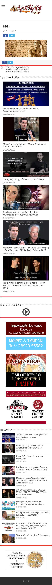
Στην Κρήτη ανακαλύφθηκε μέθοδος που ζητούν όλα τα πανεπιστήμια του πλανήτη (17, 68)
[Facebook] (26, 581)
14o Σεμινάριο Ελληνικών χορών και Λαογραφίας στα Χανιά (21, 109)
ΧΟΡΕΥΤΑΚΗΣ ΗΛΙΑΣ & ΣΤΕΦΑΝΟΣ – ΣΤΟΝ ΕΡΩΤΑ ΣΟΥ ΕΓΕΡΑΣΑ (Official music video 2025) (24, 285)
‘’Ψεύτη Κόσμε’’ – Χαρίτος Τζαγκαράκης (33, 535)
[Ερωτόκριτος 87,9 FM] (26, 9)
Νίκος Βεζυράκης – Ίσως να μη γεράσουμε (23, 179)
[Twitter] (28, 581)
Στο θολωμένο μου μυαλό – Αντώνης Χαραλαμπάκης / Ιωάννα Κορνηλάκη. (21, 213)
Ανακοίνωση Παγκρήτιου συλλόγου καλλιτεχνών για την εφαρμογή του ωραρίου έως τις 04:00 (31, 525)
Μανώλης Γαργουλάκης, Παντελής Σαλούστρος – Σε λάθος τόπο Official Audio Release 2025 (26, 249)
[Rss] (24, 581)
